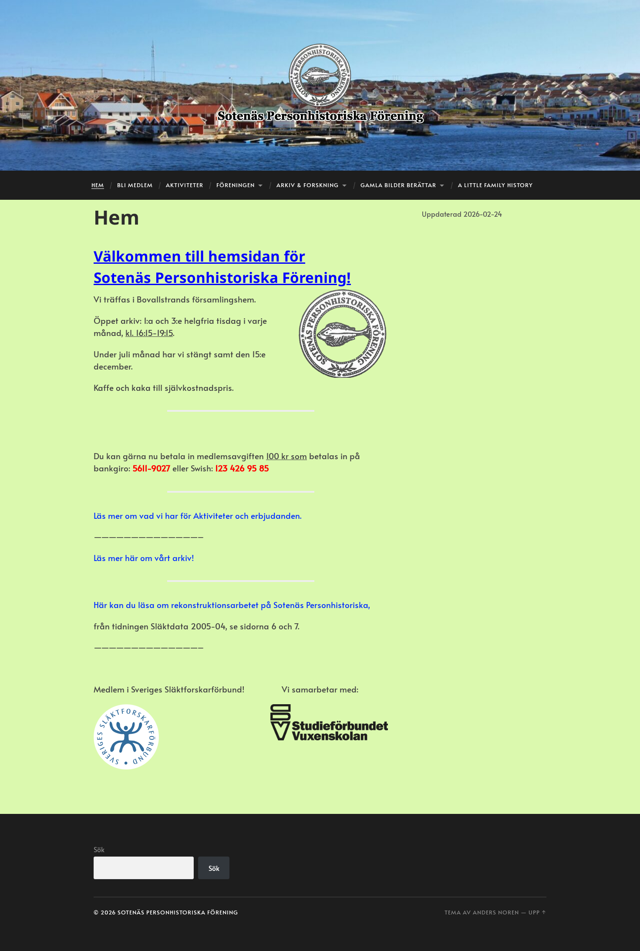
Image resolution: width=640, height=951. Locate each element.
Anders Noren (496, 912)
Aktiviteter (184, 185)
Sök (99, 849)
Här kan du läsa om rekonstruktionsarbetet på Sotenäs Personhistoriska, (232, 604)
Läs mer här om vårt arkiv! (144, 557)
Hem (97, 185)
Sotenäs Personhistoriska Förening (178, 912)
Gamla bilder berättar (398, 185)
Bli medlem (135, 185)
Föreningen (235, 185)
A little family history (495, 185)
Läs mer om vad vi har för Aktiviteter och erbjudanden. (198, 515)
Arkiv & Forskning (307, 185)
